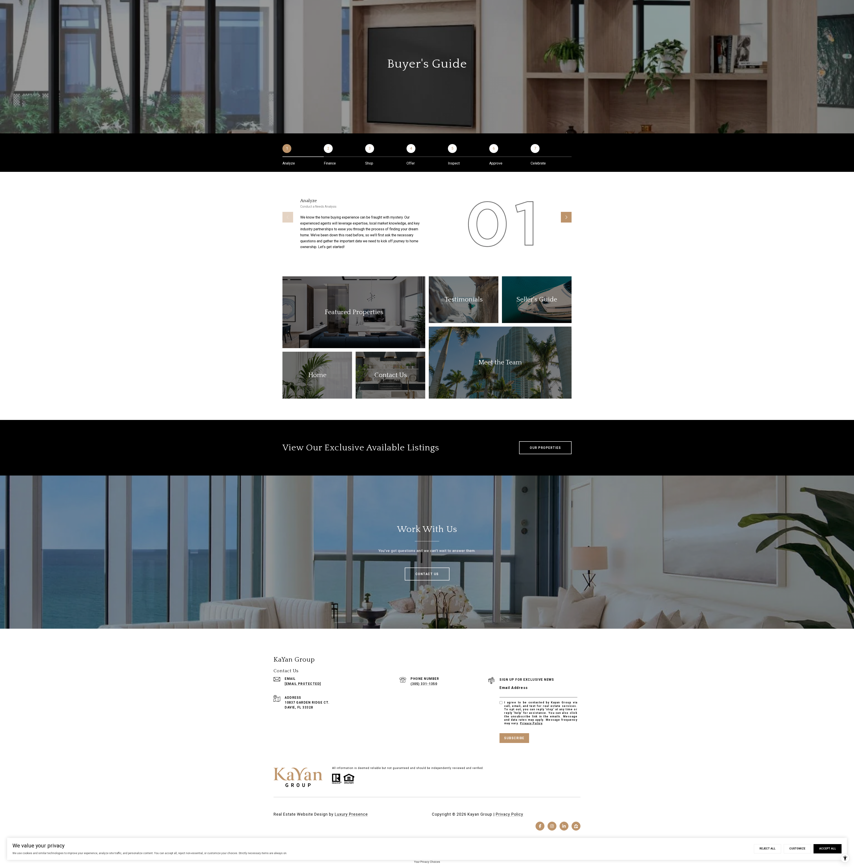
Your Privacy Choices (427, 861)
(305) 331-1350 (424, 684)
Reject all (767, 848)
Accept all (827, 848)
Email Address (514, 688)
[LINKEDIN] (564, 826)
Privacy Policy (531, 723)
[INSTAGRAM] (552, 826)
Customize (797, 848)
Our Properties (545, 448)
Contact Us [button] (427, 574)
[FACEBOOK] (540, 826)
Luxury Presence (351, 814)
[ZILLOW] (576, 826)
